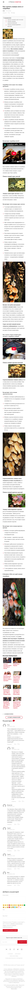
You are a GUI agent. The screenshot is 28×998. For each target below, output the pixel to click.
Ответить (9, 744)
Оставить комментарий (14, 717)
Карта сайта (14, 988)
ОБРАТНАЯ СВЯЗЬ (14, 956)
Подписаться (23, 941)
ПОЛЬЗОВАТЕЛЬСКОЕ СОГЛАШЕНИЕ (14, 958)
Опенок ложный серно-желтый (15, 19)
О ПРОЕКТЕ (10, 953)
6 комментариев (8, 714)
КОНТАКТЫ (17, 953)
